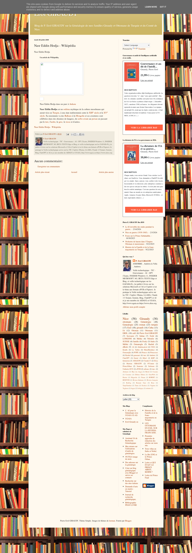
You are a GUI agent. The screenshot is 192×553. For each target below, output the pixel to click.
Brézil (147, 372)
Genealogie (128, 324)
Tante (136, 385)
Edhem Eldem (140, 374)
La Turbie (136, 350)
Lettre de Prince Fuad (151, 476)
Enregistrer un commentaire (49, 166)
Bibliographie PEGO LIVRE (131, 503)
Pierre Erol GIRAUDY (149, 333)
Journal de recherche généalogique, (130, 497)
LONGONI (127, 338)
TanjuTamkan (127, 385)
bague (133, 388)
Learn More (151, 7)
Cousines (128, 374)
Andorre (152, 355)
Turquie (56, 112)
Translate (141, 48)
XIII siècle (94, 112)
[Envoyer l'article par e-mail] (67, 134)
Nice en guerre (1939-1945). (136, 232)
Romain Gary (141, 383)
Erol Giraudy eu (131, 421)
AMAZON (137, 361)
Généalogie (146, 321)
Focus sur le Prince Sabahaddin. (138, 235)
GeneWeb (152, 374)
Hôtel (145, 358)
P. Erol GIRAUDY (143, 261)
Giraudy (145, 318)
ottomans (127, 321)
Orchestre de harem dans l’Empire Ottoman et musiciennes (139, 242)
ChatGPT (126, 358)
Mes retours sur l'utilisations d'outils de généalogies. (131, 450)
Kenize (125, 377)
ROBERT (152, 377)
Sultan (141, 336)
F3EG (153, 347)
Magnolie (134, 377)
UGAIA (128, 418)
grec (61, 121)
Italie (153, 341)
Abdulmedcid (142, 347)
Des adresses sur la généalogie (131, 463)
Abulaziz (125, 372)
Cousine (155, 372)
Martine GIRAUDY (134, 363)
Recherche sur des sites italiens (131, 482)
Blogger (128, 520)
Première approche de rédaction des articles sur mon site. (151, 441)
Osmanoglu (138, 344)
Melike (139, 338)
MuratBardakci (149, 350)
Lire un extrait (147, 80)
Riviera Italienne (138, 380)
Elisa (156, 361)
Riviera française (152, 380)
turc (47, 121)
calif (134, 333)
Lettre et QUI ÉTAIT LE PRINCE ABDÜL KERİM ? (150, 467)
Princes (144, 352)
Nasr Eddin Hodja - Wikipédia (47, 127)
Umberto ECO (128, 369)
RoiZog (128, 383)
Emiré (136, 358)
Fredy (144, 341)
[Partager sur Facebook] (80, 134)
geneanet (137, 355)
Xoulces (144, 385)
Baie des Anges (137, 372)
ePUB (138, 369)
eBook (125, 347)
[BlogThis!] (75, 134)
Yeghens (125, 388)
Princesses (154, 352)
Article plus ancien (106, 172)
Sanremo (140, 366)
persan (95, 118)
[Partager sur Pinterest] (83, 134)
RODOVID (126, 380)
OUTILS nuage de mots (131, 457)
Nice (126, 318)
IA (124, 330)
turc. (153, 369)
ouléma (66, 109)
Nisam (143, 377)
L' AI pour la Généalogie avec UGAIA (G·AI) (131, 413)
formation (126, 361)
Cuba (150, 327)
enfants (148, 388)
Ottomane (149, 330)
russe (68, 121)
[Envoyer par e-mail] (72, 134)
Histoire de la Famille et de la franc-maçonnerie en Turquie (139, 248)
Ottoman (135, 330)
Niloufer (150, 338)
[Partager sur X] (77, 134)
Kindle (125, 350)
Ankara (72, 104)
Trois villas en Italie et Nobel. (151, 449)
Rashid (127, 355)
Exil (129, 327)
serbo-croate (83, 118)
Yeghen (152, 385)
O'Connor (150, 363)
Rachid (151, 344)
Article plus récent (42, 172)
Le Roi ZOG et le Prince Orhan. (151, 457)
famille (136, 341)
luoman (112, 520)
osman (142, 324)
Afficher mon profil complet (134, 307)
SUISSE (126, 341)
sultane (146, 369)
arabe (53, 121)
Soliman (151, 366)
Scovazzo (130, 336)
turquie (154, 324)
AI (133, 347)
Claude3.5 (147, 361)
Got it (163, 7)
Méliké (125, 344)
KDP (153, 358)
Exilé (152, 336)
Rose (152, 383)
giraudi (140, 327)
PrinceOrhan (127, 366)
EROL (125, 333)
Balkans (68, 115)
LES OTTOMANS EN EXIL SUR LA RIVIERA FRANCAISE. (151, 428)
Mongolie (80, 115)
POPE (136, 352)
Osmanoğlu (127, 352)
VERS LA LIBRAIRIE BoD (144, 127)
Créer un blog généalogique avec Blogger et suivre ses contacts (131, 473)
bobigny (140, 388)
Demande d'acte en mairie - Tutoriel (131, 489)
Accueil (74, 172)
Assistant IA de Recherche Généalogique (131, 440)
